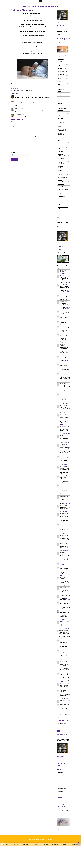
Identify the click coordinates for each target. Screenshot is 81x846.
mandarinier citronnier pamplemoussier (61, 162)
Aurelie (59, 193)
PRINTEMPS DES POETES (61, 90)
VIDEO (59, 84)
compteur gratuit (3, 1)
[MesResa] (25, 844)
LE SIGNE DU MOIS (61, 137)
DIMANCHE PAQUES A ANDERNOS (62, 109)
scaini (62, 535)
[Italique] (13, 136)
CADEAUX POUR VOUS (61, 56)
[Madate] (15, 844)
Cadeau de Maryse (61, 791)
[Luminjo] (65, 844)
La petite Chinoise (61, 252)
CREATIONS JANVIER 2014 (61, 181)
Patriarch (17, 114)
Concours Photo (61, 186)
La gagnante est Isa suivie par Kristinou (62, 130)
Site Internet (13, 131)
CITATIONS (60, 81)
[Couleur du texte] (19, 136)
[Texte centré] (23, 136)
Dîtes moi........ (60, 249)
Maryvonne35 (63, 344)
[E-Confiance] (55, 844)
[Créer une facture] (45, 844)
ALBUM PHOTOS (61, 151)
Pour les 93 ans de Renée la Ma (63, 208)
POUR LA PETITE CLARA (61, 65)
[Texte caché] (26, 136)
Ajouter (14, 159)
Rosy (59, 204)
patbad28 (62, 683)
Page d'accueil (26, 6)
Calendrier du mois (61, 170)
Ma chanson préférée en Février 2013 (62, 114)
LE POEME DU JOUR (62, 68)
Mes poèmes (60, 78)
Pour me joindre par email (62, 75)
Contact (33, 6)
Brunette (59, 199)
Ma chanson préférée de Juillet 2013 (61, 147)
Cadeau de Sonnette (62, 775)
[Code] (31, 136)
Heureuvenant (63, 639)
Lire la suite (60, 268)
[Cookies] (2, 843)
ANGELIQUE (60, 86)
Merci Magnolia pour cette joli (63, 778)
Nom (12, 121)
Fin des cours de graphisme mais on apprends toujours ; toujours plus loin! (62, 156)
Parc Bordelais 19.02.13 (62, 833)
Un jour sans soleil (61, 196)
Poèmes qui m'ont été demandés (62, 814)
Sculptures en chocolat (60, 94)
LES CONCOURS (61, 143)
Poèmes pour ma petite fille (51, 6)
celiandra (62, 610)
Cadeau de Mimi (61, 772)
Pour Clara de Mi (61, 184)
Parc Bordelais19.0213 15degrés (61, 122)
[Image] (28, 136)
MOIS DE (59, 140)
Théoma (59, 801)
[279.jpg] (32, 69)
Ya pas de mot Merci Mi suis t (63, 782)
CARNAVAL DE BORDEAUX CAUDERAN (61, 60)
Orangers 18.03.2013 (60, 98)
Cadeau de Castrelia (62, 788)
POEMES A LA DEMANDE (60, 102)
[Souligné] (15, 136)
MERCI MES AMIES (61, 177)
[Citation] (21, 136)
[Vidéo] (30, 136)
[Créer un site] (5, 844)
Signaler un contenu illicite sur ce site (49, 839)
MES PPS (59, 106)
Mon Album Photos (39, 6)
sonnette (62, 426)
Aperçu (34, 136)
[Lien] (24, 136)
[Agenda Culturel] (75, 844)
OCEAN (59, 211)
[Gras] (12, 136)
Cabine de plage (61, 201)
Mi (61, 456)
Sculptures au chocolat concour (62, 724)
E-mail (12, 126)
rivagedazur (62, 270)
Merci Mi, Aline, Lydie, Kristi (63, 785)
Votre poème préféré (60, 167)
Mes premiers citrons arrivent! (61, 134)
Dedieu (61, 275)
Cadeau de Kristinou (62, 794)
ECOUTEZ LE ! (60, 118)
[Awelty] (35, 844)
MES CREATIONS (61, 71)
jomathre (62, 543)
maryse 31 (62, 295)
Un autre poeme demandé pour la (63, 190)
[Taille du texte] (17, 136)
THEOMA (59, 126)
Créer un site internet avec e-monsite (32, 839)
